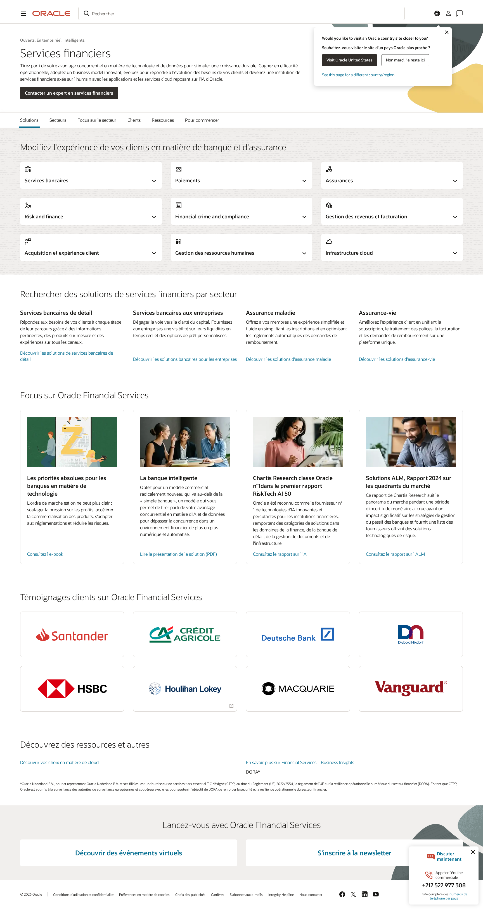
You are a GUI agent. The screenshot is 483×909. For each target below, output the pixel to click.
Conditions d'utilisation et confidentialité (83, 894)
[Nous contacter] (459, 13)
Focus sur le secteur (96, 120)
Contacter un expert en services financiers (69, 93)
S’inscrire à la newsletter (354, 852)
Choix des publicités (190, 894)
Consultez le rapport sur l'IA (280, 554)
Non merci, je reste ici (405, 60)
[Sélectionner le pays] (437, 13)
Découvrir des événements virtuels (128, 852)
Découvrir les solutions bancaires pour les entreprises (185, 359)
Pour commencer (202, 120)
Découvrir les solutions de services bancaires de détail (66, 356)
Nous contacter (310, 894)
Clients (134, 120)
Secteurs (57, 120)
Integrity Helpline (281, 894)
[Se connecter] (448, 13)
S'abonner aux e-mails (246, 894)
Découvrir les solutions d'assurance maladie (288, 359)
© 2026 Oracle (31, 894)
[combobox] (241, 13)
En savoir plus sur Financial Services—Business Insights (300, 762)
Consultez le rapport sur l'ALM (395, 554)
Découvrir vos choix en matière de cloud (59, 762)
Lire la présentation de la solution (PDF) (178, 554)
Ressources (163, 120)
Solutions (29, 120)
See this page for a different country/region (358, 74)
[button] (23, 13)
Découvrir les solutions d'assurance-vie (397, 359)
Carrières (217, 894)
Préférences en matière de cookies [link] (144, 894)
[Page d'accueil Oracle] (51, 13)
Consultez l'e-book (45, 554)
